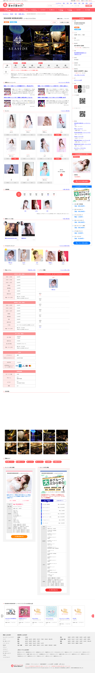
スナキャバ (5, 649)
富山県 (73, 639)
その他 (90, 3)
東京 (64, 3)
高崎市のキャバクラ (32, 656)
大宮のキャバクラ (86, 652)
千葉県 (42, 639)
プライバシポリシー (35, 664)
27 (36, 194)
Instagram (76, 87)
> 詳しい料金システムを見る (79, 75)
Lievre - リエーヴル (78, 136)
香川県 (73, 643)
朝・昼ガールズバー (7, 653)
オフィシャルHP (78, 80)
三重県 (38, 641)
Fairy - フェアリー (78, 128)
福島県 (89, 637)
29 (48, 194)
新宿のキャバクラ (21, 652)
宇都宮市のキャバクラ (21, 656)
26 (30, 194)
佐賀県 (30, 645)
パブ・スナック (6, 643)
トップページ (58, 3)
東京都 (11, 14)
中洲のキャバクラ (40, 656)
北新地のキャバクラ (40, 652)
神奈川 (75, 3)
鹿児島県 (50, 645)
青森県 (69, 637)
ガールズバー (5, 651)
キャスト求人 (57, 67)
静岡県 (30, 641)
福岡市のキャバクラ (76, 654)
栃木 (71, 3)
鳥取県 (26, 643)
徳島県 (69, 643)
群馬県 (34, 639)
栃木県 (30, 639)
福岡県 (26, 645)
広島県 (38, 643)
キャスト (15, 67)
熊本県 (38, 645)
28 (42, 194)
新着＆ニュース (40, 67)
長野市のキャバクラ (85, 654)
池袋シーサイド (10, 461)
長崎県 (34, 645)
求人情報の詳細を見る (19, 536)
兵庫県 (81, 641)
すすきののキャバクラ (59, 652)
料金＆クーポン (32, 67)
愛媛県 (77, 643)
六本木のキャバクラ (54, 654)
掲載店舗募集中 (43, 664)
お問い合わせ (61, 664)
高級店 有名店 (57, 461)
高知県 (81, 643)
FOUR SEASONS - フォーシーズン (82, 132)
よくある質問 (50, 664)
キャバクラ (30, 461)
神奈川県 (50, 639)
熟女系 (4, 645)
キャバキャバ (5, 14)
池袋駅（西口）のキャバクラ (32, 654)
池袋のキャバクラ (68, 652)
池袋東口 (49, 461)
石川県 (77, 639)
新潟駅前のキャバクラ (44, 654)
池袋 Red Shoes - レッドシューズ (82, 140)
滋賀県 (69, 641)
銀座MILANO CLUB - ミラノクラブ (82, 144)
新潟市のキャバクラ (21, 654)
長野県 (89, 639)
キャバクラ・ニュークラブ (8, 637)
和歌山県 (89, 641)
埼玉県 (38, 639)
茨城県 (26, 639)
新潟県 (69, 639)
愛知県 (34, 641)
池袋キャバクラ (21, 461)
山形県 (85, 637)
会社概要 (56, 664)
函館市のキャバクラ (58, 656)
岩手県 (73, 637)
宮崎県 (46, 645)
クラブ (4, 639)
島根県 (30, 643)
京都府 (73, 641)
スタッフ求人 (65, 67)
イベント (49, 67)
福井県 (81, 639)
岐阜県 (26, 641)
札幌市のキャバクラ (49, 652)
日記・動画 (24, 67)
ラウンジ (5, 647)
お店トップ (7, 67)
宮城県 (77, 637)
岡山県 (34, 643)
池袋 (16, 14)
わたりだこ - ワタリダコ (80, 148)
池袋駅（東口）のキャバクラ (65, 654)
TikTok (79, 91)
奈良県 (85, 641)
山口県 (42, 643)
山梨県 (85, 639)
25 (24, 194)
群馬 (87, 3)
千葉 (67, 3)
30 (54, 194)
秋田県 (81, 637)
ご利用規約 (27, 664)
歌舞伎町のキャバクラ (30, 652)
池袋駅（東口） (22, 14)
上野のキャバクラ (48, 656)
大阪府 (77, 641)
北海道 (26, 637)
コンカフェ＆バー (6, 657)
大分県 (42, 645)
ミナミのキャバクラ (77, 652)
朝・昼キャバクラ (6, 641)
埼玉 (79, 3)
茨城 (83, 3)
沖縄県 (55, 645)
